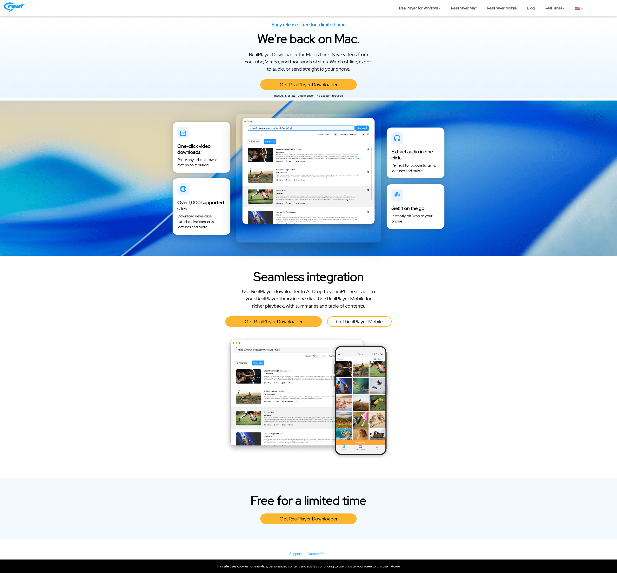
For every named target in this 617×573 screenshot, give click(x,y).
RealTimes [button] (553, 8)
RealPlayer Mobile (502, 8)
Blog (531, 8)
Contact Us (316, 554)
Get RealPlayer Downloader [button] (309, 84)
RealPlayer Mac (464, 8)
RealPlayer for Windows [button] (418, 8)
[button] (394, 566)
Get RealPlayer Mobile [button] (359, 321)
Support (295, 554)
